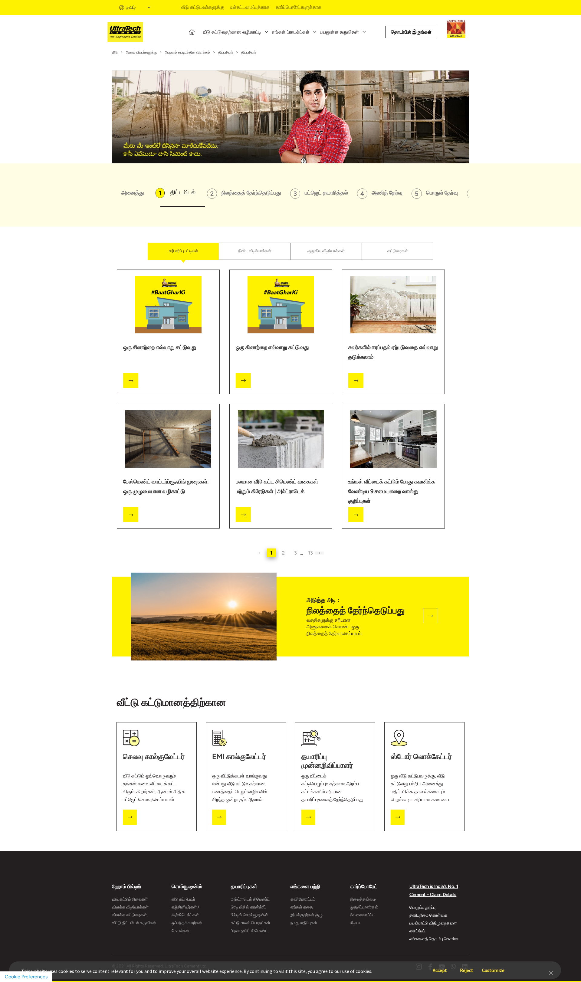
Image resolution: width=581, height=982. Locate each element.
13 (310, 553)
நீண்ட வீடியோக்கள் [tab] (254, 251)
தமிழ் (131, 7)
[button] (551, 972)
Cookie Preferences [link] (26, 977)
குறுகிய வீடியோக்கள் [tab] (326, 251)
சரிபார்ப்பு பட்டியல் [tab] (183, 251)
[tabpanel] (290, 411)
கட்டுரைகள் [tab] (397, 251)
